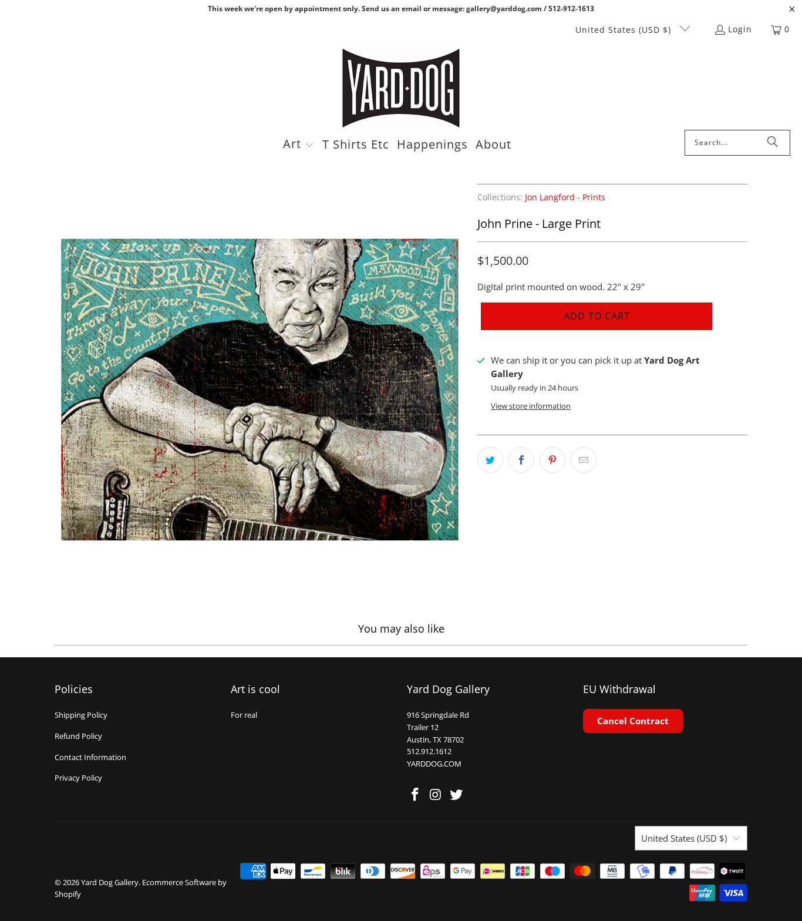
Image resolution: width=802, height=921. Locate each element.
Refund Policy (78, 736)
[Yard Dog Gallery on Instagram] (436, 795)
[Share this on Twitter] (490, 460)
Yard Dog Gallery (110, 882)
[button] (298, 145)
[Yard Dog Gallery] (401, 88)
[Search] (772, 143)
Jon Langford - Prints (565, 197)
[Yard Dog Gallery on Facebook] (415, 795)
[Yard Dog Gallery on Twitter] (456, 795)
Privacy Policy (78, 777)
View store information (531, 406)
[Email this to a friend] (584, 460)
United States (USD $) (624, 29)
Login (740, 29)
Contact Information (90, 757)
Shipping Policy (81, 715)
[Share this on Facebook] (521, 460)
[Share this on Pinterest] (552, 460)
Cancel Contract (633, 721)
